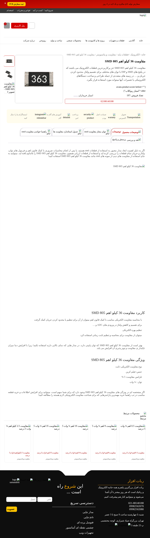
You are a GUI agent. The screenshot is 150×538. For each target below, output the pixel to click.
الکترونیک (135, 54)
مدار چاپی (88, 512)
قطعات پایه (123, 54)
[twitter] (25, 509)
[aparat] (45, 509)
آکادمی (132, 41)
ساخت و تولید (56, 41)
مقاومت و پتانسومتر (106, 54)
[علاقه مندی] (8, 53)
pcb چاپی (88, 517)
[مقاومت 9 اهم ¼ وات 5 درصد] (104, 438)
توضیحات (116, 131)
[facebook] (40, 509)
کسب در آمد (38, 10)
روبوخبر (43, 41)
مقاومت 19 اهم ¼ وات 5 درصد (76, 453)
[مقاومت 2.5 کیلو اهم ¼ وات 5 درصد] (18, 438)
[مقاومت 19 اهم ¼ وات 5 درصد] (75, 438)
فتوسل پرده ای (85, 522)
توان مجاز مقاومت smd (95, 131)
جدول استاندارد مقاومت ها (65, 131)
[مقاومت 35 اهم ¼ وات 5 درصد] (46, 438)
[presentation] (142, 447)
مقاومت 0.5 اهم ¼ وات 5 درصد (133, 453)
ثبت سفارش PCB (16, 4)
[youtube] (20, 509)
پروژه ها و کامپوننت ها (95, 41)
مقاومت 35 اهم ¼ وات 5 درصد (47, 453)
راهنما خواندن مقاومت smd (34, 131)
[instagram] (35, 509)
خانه (141, 41)
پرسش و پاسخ (119, 139)
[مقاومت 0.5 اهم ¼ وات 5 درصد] (132, 438)
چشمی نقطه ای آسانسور (79, 527)
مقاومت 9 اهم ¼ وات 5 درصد (105, 453)
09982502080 (136, 509)
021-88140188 (136, 503)
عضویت (11, 509)
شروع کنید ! (48, 10)
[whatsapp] (50, 509)
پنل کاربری (19, 25)
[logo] (128, 25)
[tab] (127, 131)
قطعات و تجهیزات (117, 41)
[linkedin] (30, 509)
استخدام (10, 10)
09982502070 (136, 506)
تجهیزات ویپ (86, 532)
